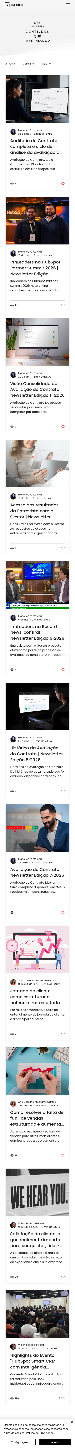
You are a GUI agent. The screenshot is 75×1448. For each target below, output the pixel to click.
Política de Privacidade (40, 1433)
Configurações (20, 1442)
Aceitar (55, 1442)
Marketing (28, 63)
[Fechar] (69, 1424)
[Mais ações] (64, 132)
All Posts (10, 63)
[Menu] (68, 5)
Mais (44, 63)
